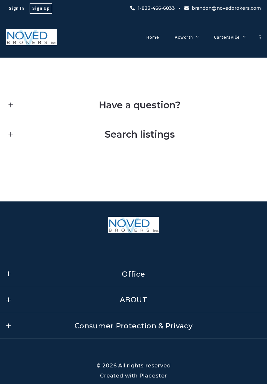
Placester (153, 375)
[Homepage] (31, 37)
